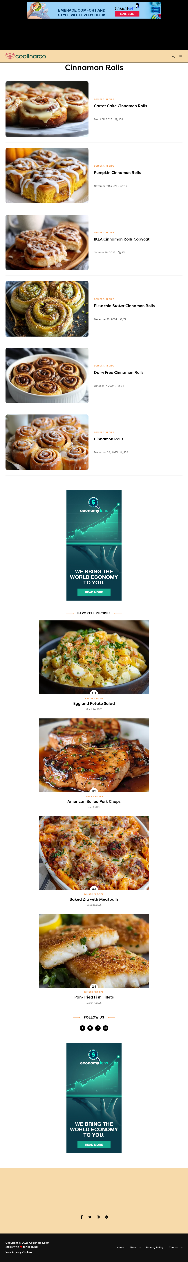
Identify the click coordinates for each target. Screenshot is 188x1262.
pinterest (105, 1028)
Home (120, 1247)
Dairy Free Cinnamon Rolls (119, 372)
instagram (98, 1028)
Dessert (99, 99)
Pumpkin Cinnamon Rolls (117, 172)
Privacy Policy (154, 1247)
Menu (180, 56)
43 (123, 252)
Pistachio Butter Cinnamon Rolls (124, 306)
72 (124, 319)
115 (125, 186)
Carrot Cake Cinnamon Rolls (120, 106)
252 (120, 119)
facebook (82, 1028)
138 (125, 452)
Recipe (110, 99)
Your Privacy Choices (19, 1252)
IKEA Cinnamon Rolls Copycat (122, 239)
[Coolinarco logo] (26, 56)
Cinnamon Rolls (108, 439)
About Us (135, 1247)
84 (122, 386)
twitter (90, 1028)
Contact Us (175, 1247)
